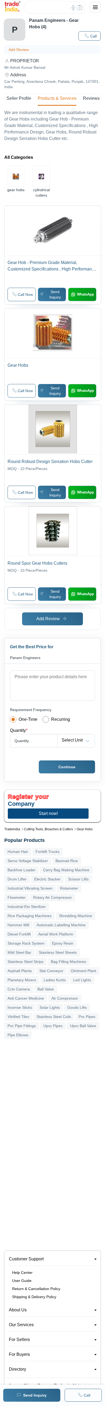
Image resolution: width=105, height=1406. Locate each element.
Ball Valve (45, 989)
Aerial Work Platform (55, 934)
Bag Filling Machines (68, 961)
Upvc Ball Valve (83, 1026)
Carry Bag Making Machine (66, 870)
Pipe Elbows (18, 1035)
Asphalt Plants (20, 971)
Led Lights (82, 980)
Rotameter (69, 888)
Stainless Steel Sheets (58, 952)
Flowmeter (17, 897)
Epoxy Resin (62, 943)
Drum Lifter (17, 879)
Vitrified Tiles (18, 1016)
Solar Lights (50, 1007)
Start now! (48, 813)
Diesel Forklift (19, 934)
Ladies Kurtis (55, 980)
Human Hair (18, 851)
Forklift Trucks (48, 851)
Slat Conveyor (51, 971)
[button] (89, 36)
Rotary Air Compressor (52, 897)
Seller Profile (18, 98)
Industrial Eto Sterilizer (27, 906)
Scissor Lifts (78, 879)
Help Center (22, 1272)
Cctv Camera (19, 989)
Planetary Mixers (22, 980)
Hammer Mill (18, 925)
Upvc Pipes (52, 1026)
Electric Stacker (47, 879)
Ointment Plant (83, 971)
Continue (66, 767)
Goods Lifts (77, 1007)
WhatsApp (85, 294)
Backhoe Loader (22, 870)
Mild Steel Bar (19, 952)
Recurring (60, 719)
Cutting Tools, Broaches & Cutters (48, 829)
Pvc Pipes (87, 1016)
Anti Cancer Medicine (26, 998)
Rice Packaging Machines (29, 916)
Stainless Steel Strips (25, 961)
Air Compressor (64, 998)
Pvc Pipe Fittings (22, 1026)
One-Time (28, 719)
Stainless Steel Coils (54, 1016)
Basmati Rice (66, 861)
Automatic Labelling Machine (61, 925)
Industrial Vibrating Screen (30, 888)
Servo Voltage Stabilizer (28, 861)
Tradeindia (12, 829)
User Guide (22, 1280)
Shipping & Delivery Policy (34, 1297)
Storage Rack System (26, 943)
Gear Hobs (85, 829)
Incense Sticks (20, 1007)
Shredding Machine (75, 916)
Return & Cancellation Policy (36, 1289)
